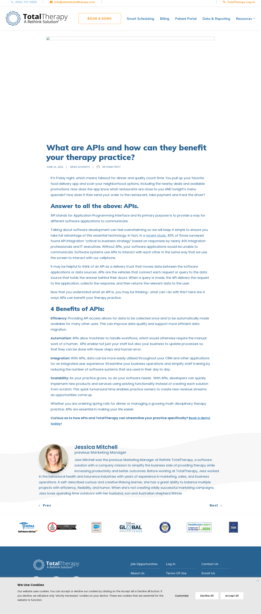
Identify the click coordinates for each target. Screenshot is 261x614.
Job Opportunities (144, 563)
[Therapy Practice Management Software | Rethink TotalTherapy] (37, 18)
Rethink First (111, 166)
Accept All (232, 596)
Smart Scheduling (140, 18)
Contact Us (210, 563)
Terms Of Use (176, 573)
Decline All (207, 596)
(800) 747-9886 (26, 2)
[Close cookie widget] (258, 581)
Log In (170, 563)
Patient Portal (186, 18)
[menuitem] (27, 2)
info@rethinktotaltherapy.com (74, 2)
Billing (164, 18)
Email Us (208, 573)
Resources (244, 18)
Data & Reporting (216, 18)
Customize (182, 596)
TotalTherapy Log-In (241, 2)
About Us (137, 573)
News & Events (80, 166)
